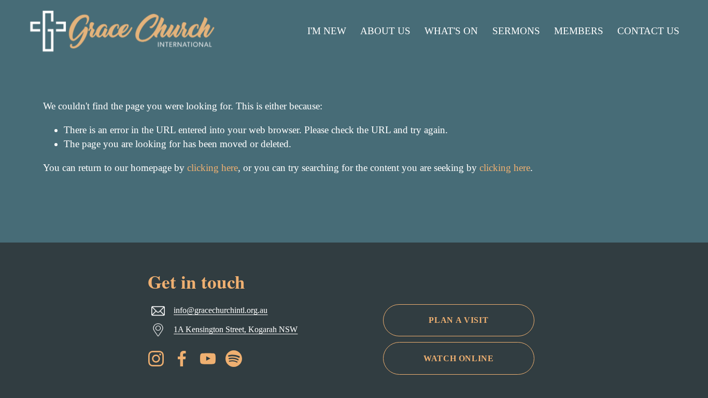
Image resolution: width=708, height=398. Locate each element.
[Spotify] (233, 358)
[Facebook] (182, 358)
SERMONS (516, 30)
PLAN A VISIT (458, 320)
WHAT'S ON (451, 30)
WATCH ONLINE (458, 358)
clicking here (212, 167)
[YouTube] (208, 358)
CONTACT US (648, 30)
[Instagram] (156, 358)
